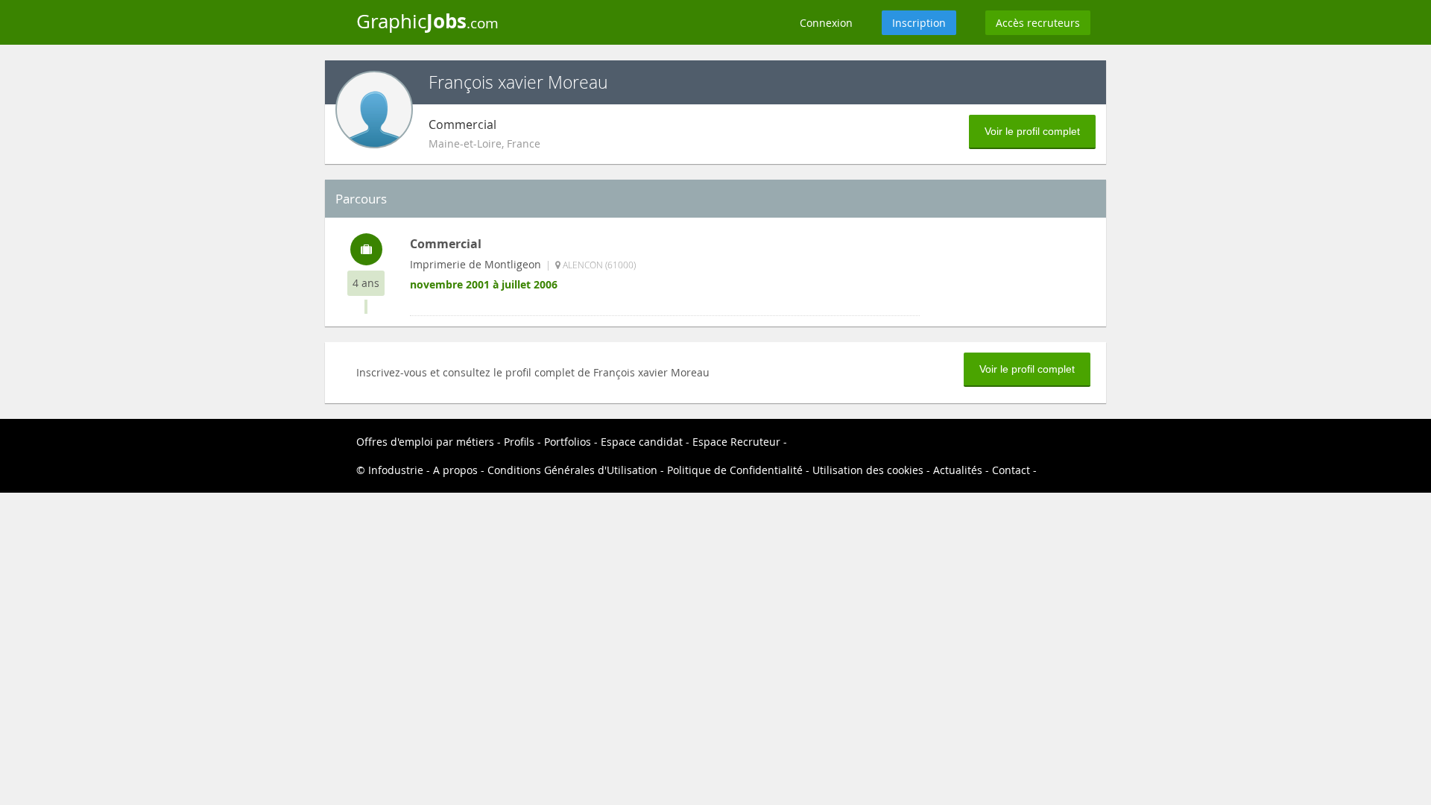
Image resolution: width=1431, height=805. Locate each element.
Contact (1011, 470)
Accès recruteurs (1038, 23)
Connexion (826, 23)
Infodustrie (395, 470)
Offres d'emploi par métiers (425, 442)
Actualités (957, 470)
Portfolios (567, 442)
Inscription (919, 23)
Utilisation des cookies (867, 470)
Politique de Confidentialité (735, 470)
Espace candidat (642, 442)
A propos (455, 470)
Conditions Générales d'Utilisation (572, 470)
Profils (519, 442)
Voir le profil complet (1032, 131)
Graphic (427, 20)
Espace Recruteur (736, 442)
